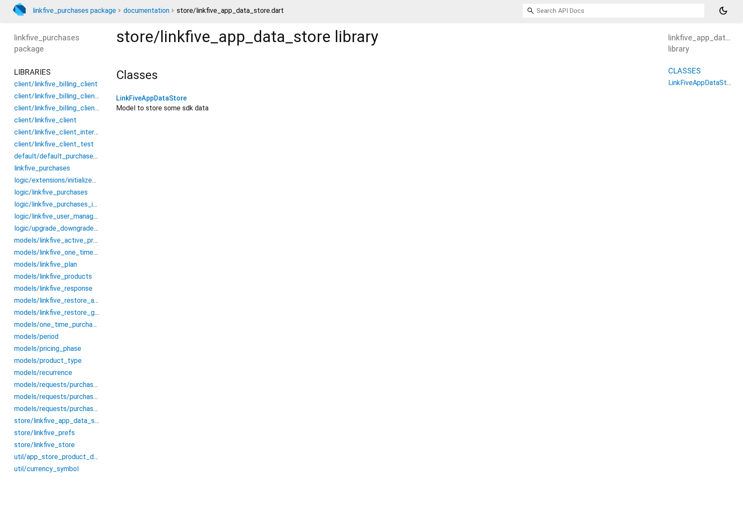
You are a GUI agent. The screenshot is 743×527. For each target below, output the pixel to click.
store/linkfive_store (44, 445)
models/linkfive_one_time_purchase (69, 252)
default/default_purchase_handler (66, 156)
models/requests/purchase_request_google (82, 385)
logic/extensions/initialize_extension (70, 180)
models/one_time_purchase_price (66, 324)
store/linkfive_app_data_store (60, 421)
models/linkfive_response (53, 288)
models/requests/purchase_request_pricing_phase (92, 409)
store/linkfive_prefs (44, 433)
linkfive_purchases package (74, 10)
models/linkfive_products (53, 276)
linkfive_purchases (42, 168)
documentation (146, 10)
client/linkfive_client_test (54, 144)
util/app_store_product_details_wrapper (76, 457)
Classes (684, 70)
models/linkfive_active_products (64, 240)
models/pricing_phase (47, 348)
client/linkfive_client (45, 120)
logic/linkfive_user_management (63, 216)
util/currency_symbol (46, 469)
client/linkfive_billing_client (56, 84)
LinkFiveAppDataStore (151, 98)
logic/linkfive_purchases (51, 192)
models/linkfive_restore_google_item (71, 312)
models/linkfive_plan (45, 264)
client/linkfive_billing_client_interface (71, 96)
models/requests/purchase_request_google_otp (89, 397)
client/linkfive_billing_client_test (64, 108)
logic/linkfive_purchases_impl (59, 204)
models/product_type (48, 360)
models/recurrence (43, 373)
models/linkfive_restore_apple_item (69, 300)
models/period (36, 336)
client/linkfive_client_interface (61, 132)
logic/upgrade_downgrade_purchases (71, 228)
